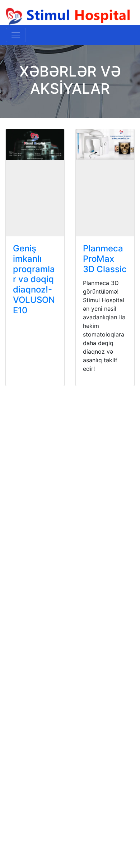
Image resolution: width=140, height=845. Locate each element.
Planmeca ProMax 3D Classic (105, 258)
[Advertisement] (70, 466)
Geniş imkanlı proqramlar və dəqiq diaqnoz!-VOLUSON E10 (34, 279)
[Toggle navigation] (16, 35)
